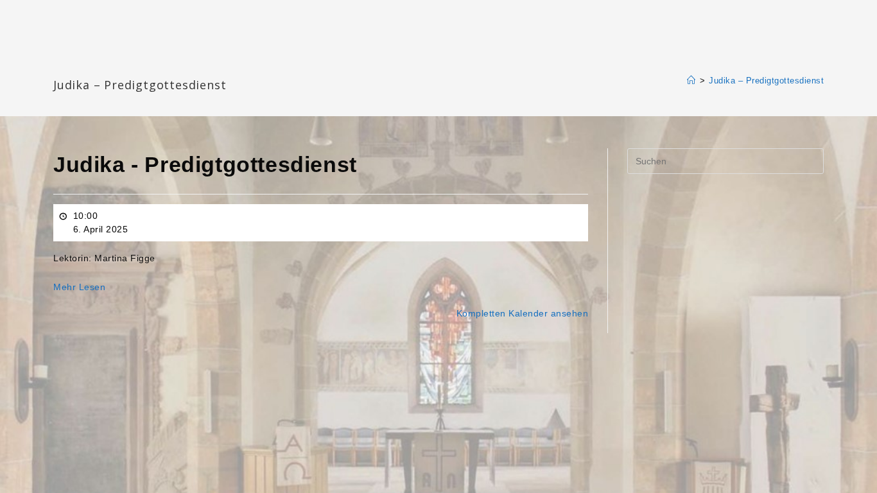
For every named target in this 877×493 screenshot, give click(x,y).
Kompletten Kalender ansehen (522, 313)
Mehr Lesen (79, 287)
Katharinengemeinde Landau (163, 64)
